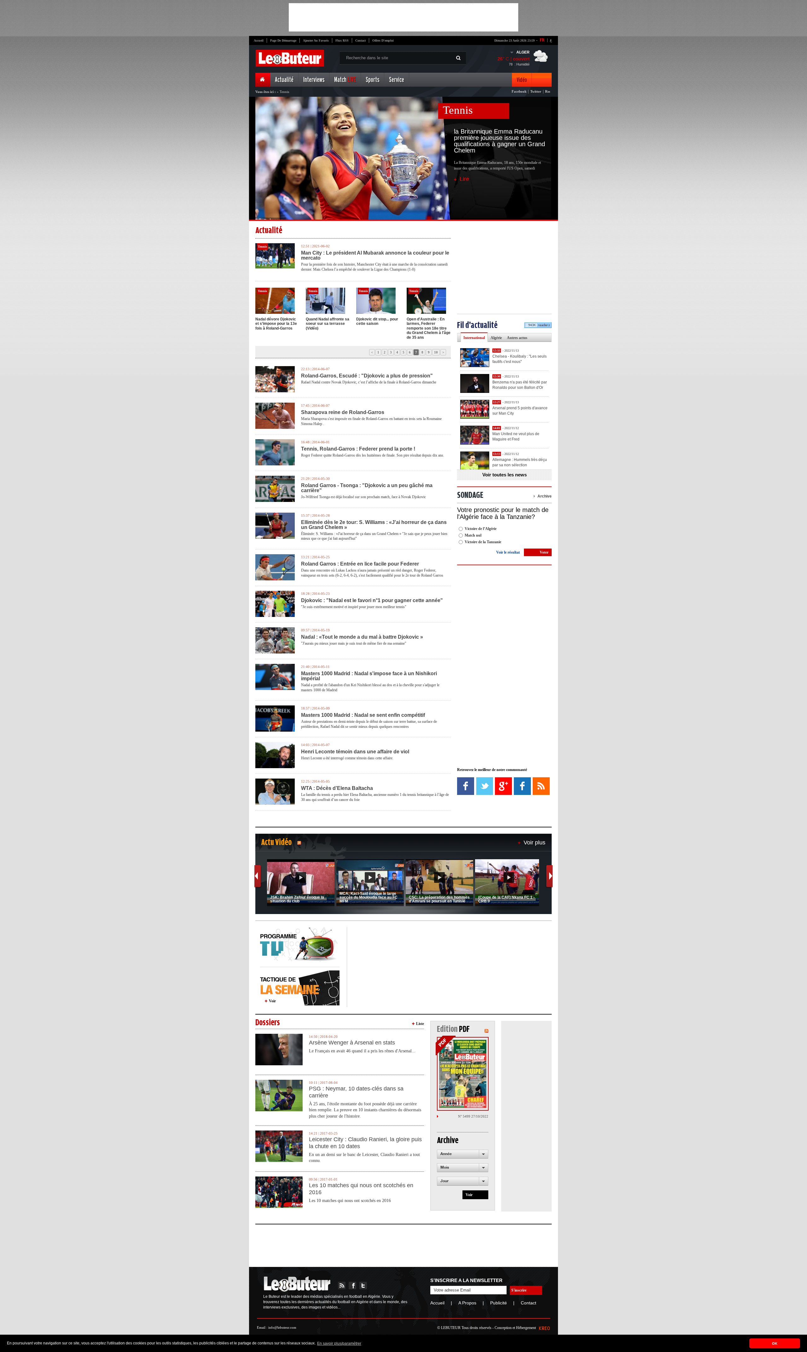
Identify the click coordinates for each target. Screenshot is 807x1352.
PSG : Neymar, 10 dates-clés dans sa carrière (356, 1092)
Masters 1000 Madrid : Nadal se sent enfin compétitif (363, 715)
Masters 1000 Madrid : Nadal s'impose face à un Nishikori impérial (369, 676)
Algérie (496, 338)
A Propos (467, 1302)
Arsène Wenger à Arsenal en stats (352, 1042)
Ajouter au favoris (316, 40)
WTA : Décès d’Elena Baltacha (337, 788)
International (474, 338)
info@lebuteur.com (282, 1327)
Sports (372, 79)
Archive (544, 496)
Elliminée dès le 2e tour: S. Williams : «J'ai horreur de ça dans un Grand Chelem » (374, 525)
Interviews (313, 79)
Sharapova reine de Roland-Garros (342, 412)
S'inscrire (518, 1290)
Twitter (535, 91)
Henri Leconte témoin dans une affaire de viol (355, 751)
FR (542, 40)
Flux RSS (342, 40)
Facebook (519, 91)
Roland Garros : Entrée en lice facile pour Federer (360, 564)
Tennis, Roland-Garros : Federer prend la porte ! (358, 449)
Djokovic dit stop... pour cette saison (377, 321)
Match (345, 79)
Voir (272, 1001)
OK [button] (774, 1343)
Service (396, 79)
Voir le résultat (508, 552)
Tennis (458, 110)
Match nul (473, 535)
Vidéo (522, 80)
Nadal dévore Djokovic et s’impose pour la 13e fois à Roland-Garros (276, 324)
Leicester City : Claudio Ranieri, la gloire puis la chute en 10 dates (365, 1142)
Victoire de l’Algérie (480, 528)
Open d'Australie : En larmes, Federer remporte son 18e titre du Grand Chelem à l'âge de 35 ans (428, 328)
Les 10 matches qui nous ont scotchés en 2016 (361, 1188)
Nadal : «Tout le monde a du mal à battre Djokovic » (362, 637)
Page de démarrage (283, 40)
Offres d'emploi (383, 40)
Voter (544, 552)
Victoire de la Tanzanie (483, 542)
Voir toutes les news (504, 474)
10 (436, 352)
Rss (547, 91)
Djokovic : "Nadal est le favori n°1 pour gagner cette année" (372, 600)
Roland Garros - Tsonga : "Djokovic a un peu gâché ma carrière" (367, 488)
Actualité (284, 79)
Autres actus (517, 338)
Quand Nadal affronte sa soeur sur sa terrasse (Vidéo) (327, 324)
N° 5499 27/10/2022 (473, 1116)
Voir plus (534, 842)
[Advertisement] (403, 17)
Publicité (498, 1302)
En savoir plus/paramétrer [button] (339, 1343)
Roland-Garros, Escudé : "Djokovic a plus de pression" (367, 375)
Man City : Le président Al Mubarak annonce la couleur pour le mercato (375, 255)
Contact (360, 40)
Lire (464, 179)
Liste (420, 1023)
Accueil (259, 40)
